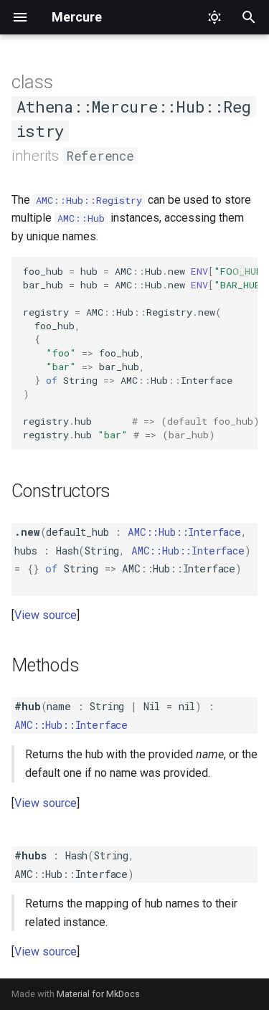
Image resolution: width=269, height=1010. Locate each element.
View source (45, 615)
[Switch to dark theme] (214, 17)
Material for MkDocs (98, 993)
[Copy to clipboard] (243, 271)
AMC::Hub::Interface (184, 532)
